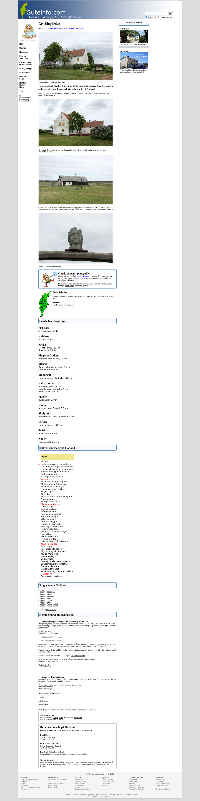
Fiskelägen (133, 781)
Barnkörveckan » (49, 509)
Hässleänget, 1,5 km (48, 442)
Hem (21, 44)
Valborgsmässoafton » (52, 476)
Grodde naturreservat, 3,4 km (53, 389)
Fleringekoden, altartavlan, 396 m (55, 378)
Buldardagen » (48, 559)
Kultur (22, 85)
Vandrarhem (25, 789)
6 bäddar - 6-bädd (45, 602)
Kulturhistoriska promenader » (56, 464)
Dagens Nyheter (108, 781)
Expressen (106, 783)
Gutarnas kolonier (86, 762)
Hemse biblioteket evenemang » (57, 469)
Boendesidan (51, 610)
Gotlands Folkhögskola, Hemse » (57, 466)
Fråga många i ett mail (29, 780)
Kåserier (70, 764)
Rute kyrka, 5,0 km (47, 350)
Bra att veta (160, 780)
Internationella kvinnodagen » (55, 561)
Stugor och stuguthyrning (30, 787)
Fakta (21, 79)
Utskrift (71, 28)
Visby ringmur (80, 783)
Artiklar (49, 764)
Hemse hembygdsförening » (55, 471)
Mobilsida (80, 28)
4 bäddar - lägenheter (46, 593)
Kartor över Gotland (55, 783)
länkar (55, 718)
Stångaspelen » (48, 511)
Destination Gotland (53, 746)
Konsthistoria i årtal (72, 762)
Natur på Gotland (162, 785)
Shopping (23, 58)
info (167, 17)
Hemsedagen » (48, 506)
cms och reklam (131, 795)
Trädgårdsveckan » (50, 501)
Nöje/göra (23, 52)
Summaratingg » (49, 521)
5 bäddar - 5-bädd (45, 598)
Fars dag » (46, 546)
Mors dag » (46, 494)
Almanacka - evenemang (57, 780)
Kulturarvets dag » (50, 529)
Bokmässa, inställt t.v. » (52, 576)
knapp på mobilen (83, 276)
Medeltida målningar (136, 787)
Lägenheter (25, 785)
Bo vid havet (50, 737)
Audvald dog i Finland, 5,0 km (53, 408)
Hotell (23, 783)
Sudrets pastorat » (50, 474)
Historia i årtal (58, 762)
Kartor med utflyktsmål (82, 764)
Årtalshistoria (53, 785)
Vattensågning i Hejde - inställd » (57, 571)
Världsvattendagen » (51, 569)
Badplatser (79, 780)
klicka (88, 296)
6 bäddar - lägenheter (46, 600)
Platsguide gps (25, 68)
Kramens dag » (48, 556)
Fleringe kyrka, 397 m (49, 347)
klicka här (92, 710)
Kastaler (132, 783)
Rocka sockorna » (50, 566)
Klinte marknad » (49, 536)
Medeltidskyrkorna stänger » (55, 531)
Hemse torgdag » (49, 539)
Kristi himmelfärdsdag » (52, 486)
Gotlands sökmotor (163, 789)
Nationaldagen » (49, 499)
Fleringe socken (53, 28)
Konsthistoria (53, 787)
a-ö (171, 17)
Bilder (21, 95)
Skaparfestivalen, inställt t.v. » (55, 564)
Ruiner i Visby (80, 785)
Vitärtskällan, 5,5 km (48, 391)
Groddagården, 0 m (48, 369)
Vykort (22, 91)
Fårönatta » (46, 534)
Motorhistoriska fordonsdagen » (56, 496)
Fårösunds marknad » (52, 514)
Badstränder (133, 780)
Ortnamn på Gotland (82, 789)
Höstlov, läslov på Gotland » (54, 541)
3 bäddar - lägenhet (45, 591)
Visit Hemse (69, 286)
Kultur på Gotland (162, 783)
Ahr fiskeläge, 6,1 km (48, 331)
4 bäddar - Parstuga (46, 596)
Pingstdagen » (48, 491)
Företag (22, 56)
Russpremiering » (49, 516)
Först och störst (46, 762)
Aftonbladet (106, 785)
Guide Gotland (25, 64)
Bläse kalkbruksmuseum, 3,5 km (54, 367)
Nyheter (23, 77)
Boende (22, 48)
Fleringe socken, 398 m (50, 425)
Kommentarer (24, 99)
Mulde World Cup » (50, 554)
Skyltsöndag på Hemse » (53, 551)
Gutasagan (160, 781)
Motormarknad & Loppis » (54, 484)
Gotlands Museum (78, 656)
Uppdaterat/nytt (25, 97)
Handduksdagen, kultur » (53, 489)
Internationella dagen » (52, 549)
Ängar (77, 787)
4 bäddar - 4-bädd (45, 595)
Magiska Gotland (59, 764)
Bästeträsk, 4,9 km (47, 433)
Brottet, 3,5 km (45, 339)
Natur (21, 87)
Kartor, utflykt (25, 62)
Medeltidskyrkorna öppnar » (55, 481)
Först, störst (24, 101)
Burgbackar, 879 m (47, 400)
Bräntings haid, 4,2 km (49, 386)
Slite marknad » (48, 519)
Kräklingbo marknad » (52, 526)
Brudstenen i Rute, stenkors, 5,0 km (56, 416)
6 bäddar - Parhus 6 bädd (48, 604)
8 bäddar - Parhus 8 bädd (48, 606)
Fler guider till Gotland (137, 789)
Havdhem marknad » (51, 524)
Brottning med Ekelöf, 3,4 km (52, 358)
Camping (24, 781)
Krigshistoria (99, 762)
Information (24, 73)
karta (61, 718)
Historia (22, 83)
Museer (64, 28)
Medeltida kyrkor (81, 781)
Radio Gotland (107, 780)
